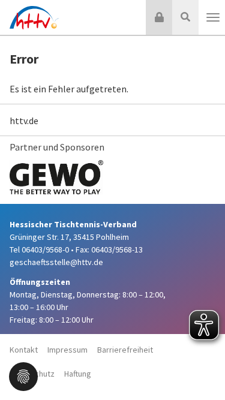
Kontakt (24, 349)
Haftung (77, 373)
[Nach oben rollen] (201, 366)
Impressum (67, 349)
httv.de (24, 121)
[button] (23, 375)
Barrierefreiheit (125, 349)
